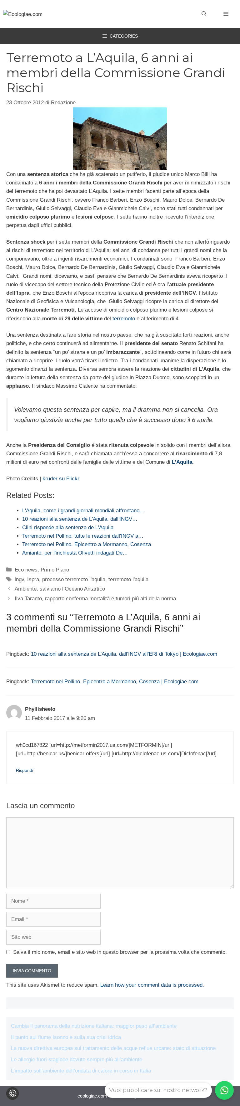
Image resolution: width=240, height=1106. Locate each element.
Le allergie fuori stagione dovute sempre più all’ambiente (76, 1059)
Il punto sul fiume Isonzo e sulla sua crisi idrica (66, 1037)
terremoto (123, 319)
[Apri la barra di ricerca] (204, 14)
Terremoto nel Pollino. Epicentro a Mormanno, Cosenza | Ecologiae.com (114, 682)
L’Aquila (181, 462)
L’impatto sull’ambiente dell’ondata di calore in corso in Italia (81, 1071)
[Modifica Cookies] (12, 1093)
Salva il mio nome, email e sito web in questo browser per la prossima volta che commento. (120, 952)
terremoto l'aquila (128, 579)
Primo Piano (55, 570)
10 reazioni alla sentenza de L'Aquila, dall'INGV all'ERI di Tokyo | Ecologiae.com (124, 654)
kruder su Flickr (60, 479)
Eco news (26, 570)
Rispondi (24, 770)
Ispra (33, 579)
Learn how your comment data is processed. (152, 985)
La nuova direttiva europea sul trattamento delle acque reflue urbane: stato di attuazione (113, 1048)
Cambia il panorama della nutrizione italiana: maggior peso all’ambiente (94, 1026)
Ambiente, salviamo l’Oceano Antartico (60, 589)
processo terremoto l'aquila (73, 579)
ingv (19, 579)
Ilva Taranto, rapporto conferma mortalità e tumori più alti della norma (95, 599)
